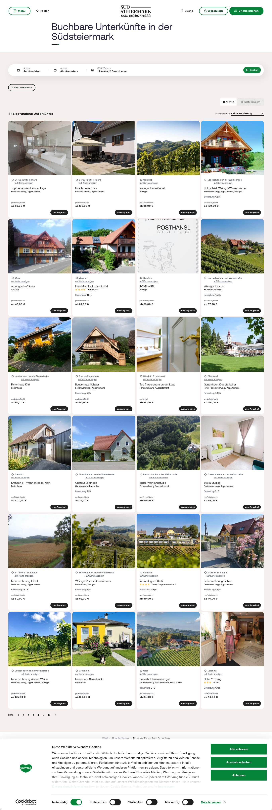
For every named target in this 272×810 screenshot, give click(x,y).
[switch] (115, 802)
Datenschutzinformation (70, 786)
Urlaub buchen (248, 10)
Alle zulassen (239, 749)
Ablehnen (239, 775)
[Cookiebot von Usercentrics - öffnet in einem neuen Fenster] (25, 802)
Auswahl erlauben (238, 762)
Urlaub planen (120, 738)
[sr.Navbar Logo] (136, 10)
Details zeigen (211, 802)
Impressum (166, 786)
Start (105, 738)
